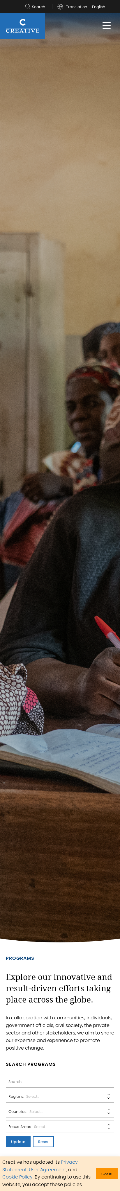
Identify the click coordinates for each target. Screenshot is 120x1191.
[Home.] (22, 26)
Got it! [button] (106, 1174)
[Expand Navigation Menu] (106, 26)
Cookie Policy (17, 1177)
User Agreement (47, 1169)
